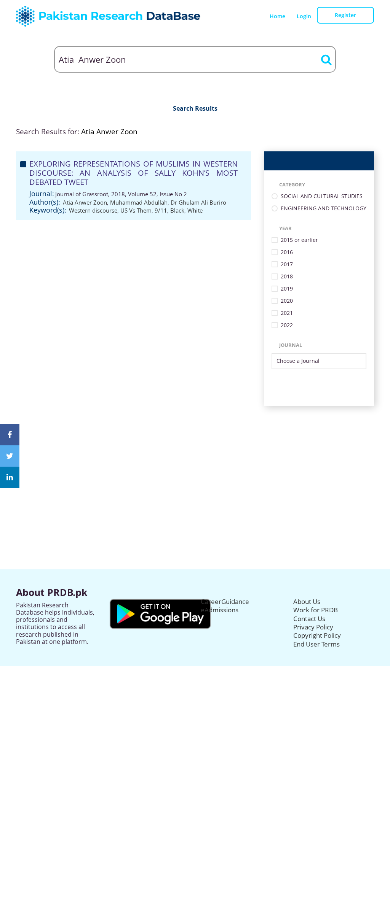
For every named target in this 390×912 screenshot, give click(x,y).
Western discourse (93, 210)
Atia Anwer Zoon (85, 202)
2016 (287, 252)
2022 (287, 325)
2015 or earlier (299, 240)
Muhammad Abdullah (139, 202)
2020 (287, 301)
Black (177, 210)
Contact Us (309, 618)
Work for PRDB (315, 609)
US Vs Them (136, 210)
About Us (306, 601)
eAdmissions (219, 609)
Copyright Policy (317, 635)
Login (304, 16)
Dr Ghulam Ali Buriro (198, 202)
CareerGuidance (225, 601)
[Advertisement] (195, 459)
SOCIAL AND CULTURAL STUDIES (322, 196)
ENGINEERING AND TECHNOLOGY (323, 208)
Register (345, 15)
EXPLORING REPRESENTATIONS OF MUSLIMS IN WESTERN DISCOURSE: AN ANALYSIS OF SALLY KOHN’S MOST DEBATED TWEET (133, 173)
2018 (287, 276)
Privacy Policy (313, 627)
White (195, 210)
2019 (287, 289)
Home (277, 16)
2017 (287, 264)
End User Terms (316, 644)
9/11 (161, 210)
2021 (287, 313)
